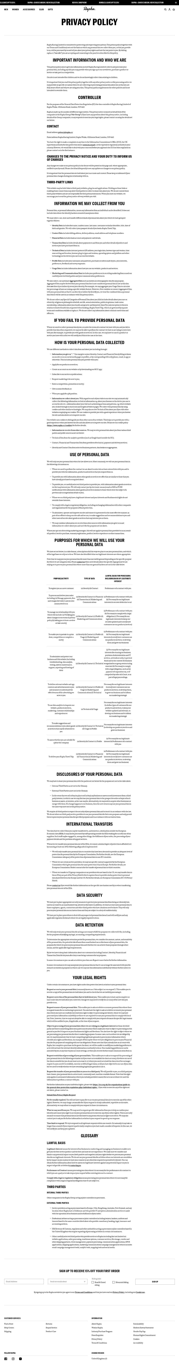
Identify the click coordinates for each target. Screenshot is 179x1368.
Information (97, 1318)
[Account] (169, 9)
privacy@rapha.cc (65, 132)
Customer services (12, 1318)
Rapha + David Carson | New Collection (44, 3)
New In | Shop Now (79, 3)
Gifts (50, 9)
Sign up (155, 1282)
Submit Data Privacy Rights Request (61, 1095)
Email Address (11, 1281)
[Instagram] (13, 1359)
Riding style (96, 1279)
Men (6, 9)
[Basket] (173, 9)
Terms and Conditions (84, 1292)
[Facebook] (5, 1359)
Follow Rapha (10, 1353)
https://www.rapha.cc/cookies (59, 425)
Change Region (98, 1353)
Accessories (29, 9)
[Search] (164, 9)
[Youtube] (20, 1359)
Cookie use (140, 1292)
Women (15, 9)
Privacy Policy (118, 1292)
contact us (81, 562)
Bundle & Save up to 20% (109, 3)
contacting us (75, 1165)
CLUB (41, 9)
